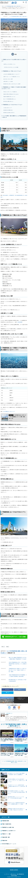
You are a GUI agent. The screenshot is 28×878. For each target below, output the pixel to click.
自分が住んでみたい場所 (8, 79)
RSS (19, 709)
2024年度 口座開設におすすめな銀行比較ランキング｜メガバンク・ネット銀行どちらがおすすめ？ (16, 780)
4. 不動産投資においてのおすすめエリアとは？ (12, 104)
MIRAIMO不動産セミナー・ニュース (9, 843)
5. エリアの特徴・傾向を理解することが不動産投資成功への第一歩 (14, 116)
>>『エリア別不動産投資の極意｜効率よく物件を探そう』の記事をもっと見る (14, 762)
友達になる (14, 709)
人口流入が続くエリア (7, 107)
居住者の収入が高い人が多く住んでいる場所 (11, 83)
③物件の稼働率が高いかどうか (9, 96)
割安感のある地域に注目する (8, 112)
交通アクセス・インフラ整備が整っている (11, 76)
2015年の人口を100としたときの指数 (11, 67)
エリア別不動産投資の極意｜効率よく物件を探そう (18, 16)
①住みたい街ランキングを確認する (10, 91)
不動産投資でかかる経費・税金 (8, 827)
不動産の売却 (4, 840)
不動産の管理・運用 (6, 837)
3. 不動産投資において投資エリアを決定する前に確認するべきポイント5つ (14, 87)
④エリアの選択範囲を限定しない (9, 99)
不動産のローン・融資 (6, 833)
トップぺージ (6, 874)
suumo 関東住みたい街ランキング (9, 411)
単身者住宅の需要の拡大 (8, 110)
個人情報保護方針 (20, 874)
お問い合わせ (13, 874)
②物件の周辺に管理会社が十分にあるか (11, 94)
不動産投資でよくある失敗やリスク (9, 830)
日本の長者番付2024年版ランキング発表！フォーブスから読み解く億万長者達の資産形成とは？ (16, 792)
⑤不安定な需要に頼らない (8, 101)
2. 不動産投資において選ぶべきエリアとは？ (11, 71)
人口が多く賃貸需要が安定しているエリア (11, 74)
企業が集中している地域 (8, 81)
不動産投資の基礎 (5, 820)
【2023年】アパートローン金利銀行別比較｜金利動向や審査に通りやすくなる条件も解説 (16, 786)
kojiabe (6, 714)
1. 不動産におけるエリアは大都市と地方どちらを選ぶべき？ (14, 60)
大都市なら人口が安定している (9, 64)
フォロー (9, 709)
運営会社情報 (14, 875)
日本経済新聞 (19, 322)
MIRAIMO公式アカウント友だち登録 (15, 637)
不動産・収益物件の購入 (6, 824)
